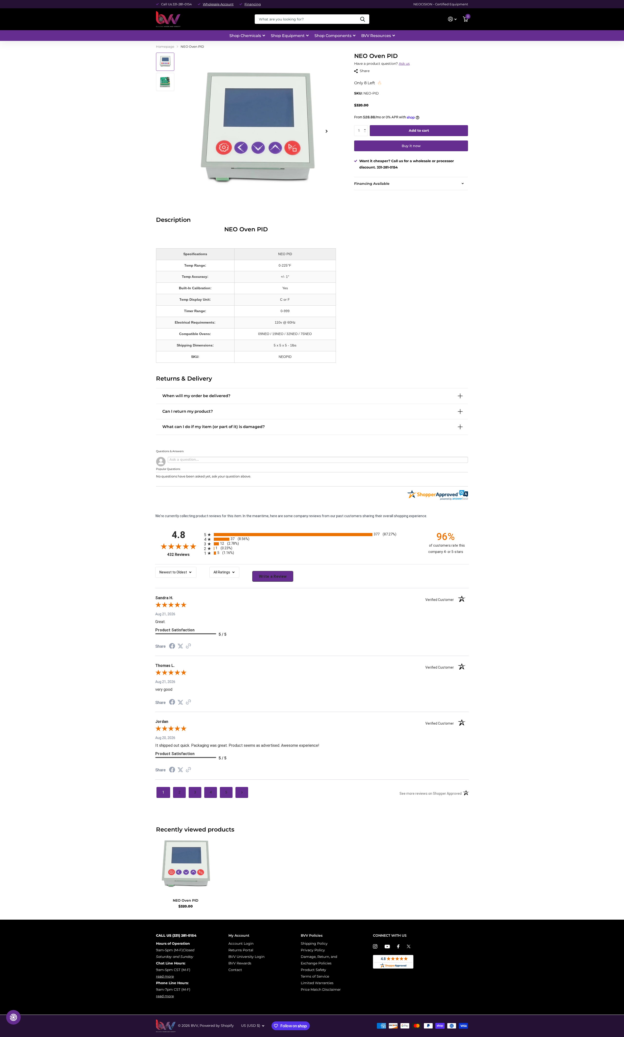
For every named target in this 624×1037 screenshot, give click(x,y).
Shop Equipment (288, 35)
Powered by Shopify (217, 1025)
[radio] (312, 534)
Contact (235, 970)
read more (165, 976)
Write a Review (273, 576)
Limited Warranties (317, 983)
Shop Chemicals (245, 35)
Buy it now (411, 146)
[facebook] (398, 946)
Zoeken (362, 19)
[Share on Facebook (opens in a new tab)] (172, 647)
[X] (408, 946)
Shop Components (332, 35)
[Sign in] (452, 19)
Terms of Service (315, 976)
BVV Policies (311, 935)
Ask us (404, 63)
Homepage (165, 46)
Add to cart (419, 130)
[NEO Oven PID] (185, 865)
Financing (252, 4)
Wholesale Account (218, 4)
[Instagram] (375, 946)
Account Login (241, 943)
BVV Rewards (239, 963)
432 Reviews (184, 554)
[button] (366, 127)
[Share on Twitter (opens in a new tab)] (180, 646)
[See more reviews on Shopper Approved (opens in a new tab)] (188, 646)
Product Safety (313, 970)
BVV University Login (246, 956)
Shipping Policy (314, 943)
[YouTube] (387, 946)
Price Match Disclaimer (321, 989)
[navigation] (165, 62)
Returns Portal (240, 950)
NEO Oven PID (185, 900)
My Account (238, 935)
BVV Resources (376, 35)
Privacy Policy (313, 950)
